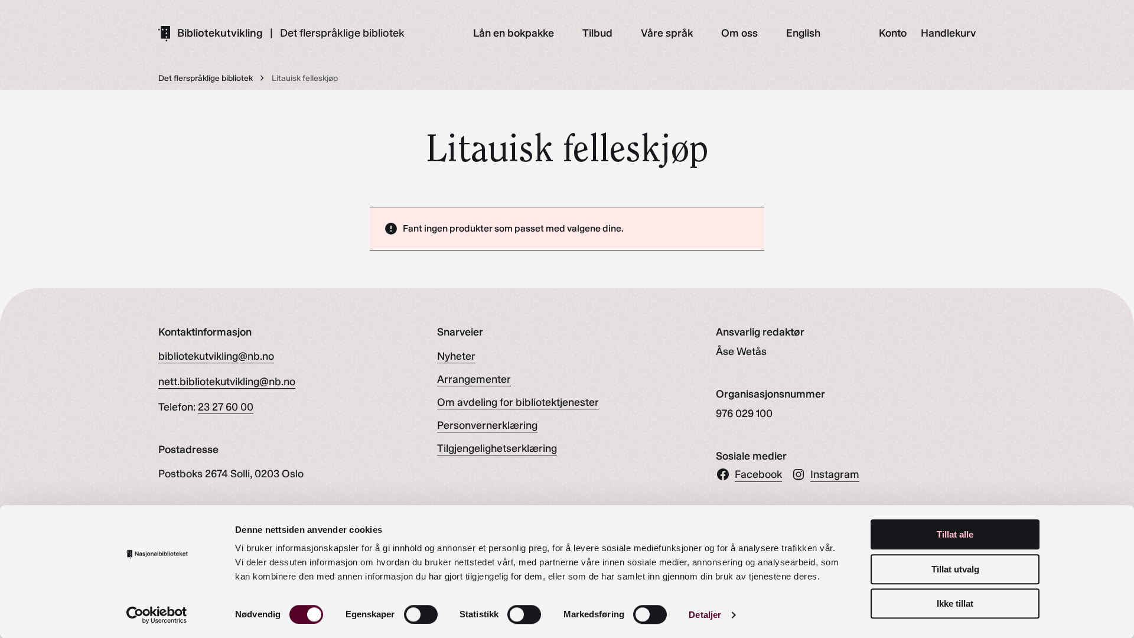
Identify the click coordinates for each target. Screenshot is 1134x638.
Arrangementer (474, 379)
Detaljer (705, 615)
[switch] (421, 614)
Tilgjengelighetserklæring (497, 448)
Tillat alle (955, 534)
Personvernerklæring (487, 425)
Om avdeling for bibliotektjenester (518, 402)
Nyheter (456, 356)
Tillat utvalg (955, 569)
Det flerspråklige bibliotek (342, 33)
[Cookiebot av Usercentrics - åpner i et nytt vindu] (156, 615)
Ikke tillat (955, 603)
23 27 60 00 (225, 407)
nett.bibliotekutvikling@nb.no (226, 381)
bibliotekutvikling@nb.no (216, 356)
